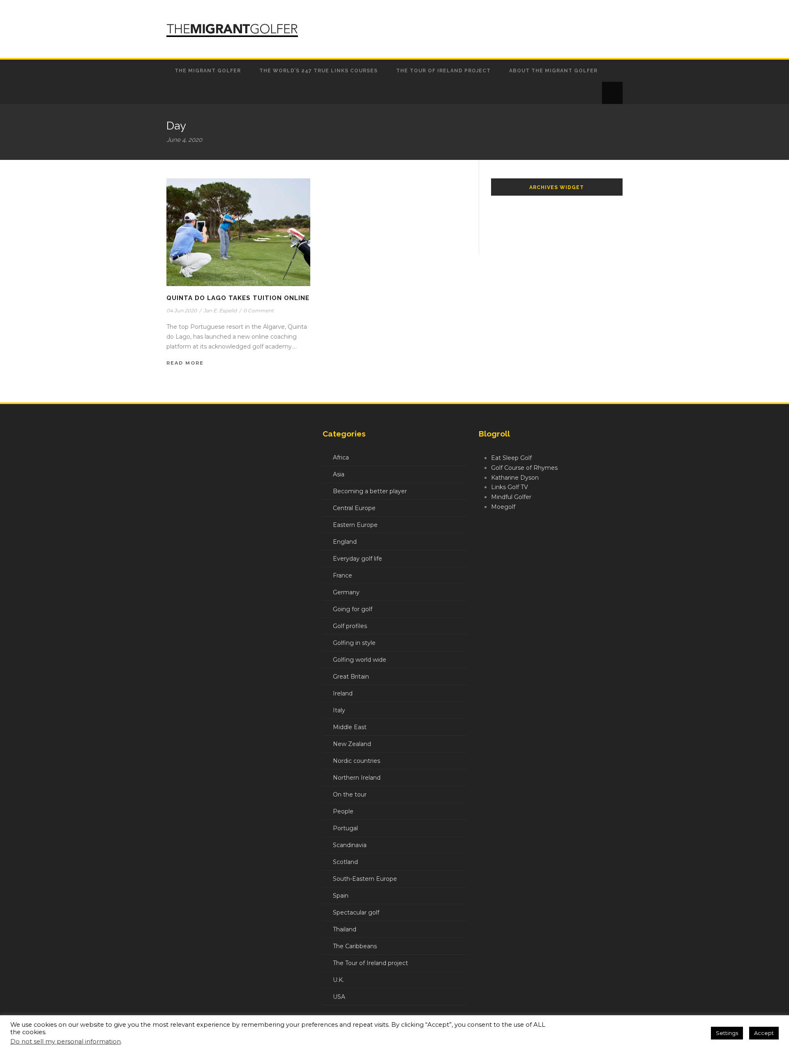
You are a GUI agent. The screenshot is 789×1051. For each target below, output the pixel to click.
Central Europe (354, 508)
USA (339, 996)
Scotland (345, 862)
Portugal (345, 828)
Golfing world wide (359, 659)
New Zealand (352, 744)
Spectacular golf (356, 912)
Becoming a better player (370, 491)
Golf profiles (350, 626)
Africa (341, 457)
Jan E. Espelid (220, 310)
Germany (346, 592)
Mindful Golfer (511, 497)
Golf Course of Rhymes (524, 467)
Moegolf (503, 506)
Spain (340, 895)
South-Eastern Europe (365, 878)
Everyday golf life (357, 558)
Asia (338, 474)
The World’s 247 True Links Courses (318, 71)
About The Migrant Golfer (553, 71)
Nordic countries (356, 761)
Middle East (350, 727)
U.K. (338, 980)
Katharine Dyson (515, 477)
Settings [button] (727, 1033)
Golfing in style (354, 643)
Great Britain (351, 676)
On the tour (350, 794)
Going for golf (352, 609)
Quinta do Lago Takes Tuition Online (237, 298)
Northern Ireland (357, 777)
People (343, 811)
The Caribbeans (355, 946)
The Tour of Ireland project (443, 71)
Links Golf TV (509, 487)
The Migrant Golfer (208, 71)
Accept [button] (764, 1033)
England (345, 541)
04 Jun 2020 (181, 310)
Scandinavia (350, 845)
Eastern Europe (355, 525)
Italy (339, 710)
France (342, 575)
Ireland (343, 693)
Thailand (344, 929)
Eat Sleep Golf (511, 458)
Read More (185, 363)
